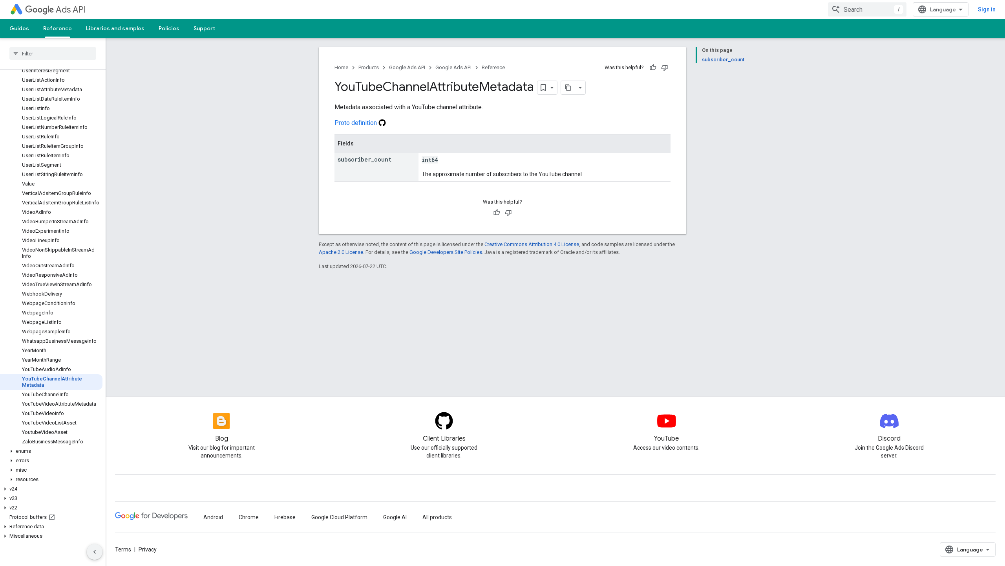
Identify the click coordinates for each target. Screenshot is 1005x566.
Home (341, 67)
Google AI (395, 517)
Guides (19, 28)
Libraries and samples (115, 28)
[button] (51, 451)
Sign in (987, 9)
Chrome (249, 517)
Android (213, 517)
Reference (57, 28)
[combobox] (867, 9)
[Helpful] (653, 68)
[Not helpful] (665, 68)
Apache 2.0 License (341, 252)
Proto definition (356, 123)
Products (368, 67)
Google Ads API (407, 67)
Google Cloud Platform (339, 517)
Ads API (71, 9)
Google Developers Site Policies (445, 252)
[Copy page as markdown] (568, 87)
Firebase (285, 517)
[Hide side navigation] (94, 552)
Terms (123, 549)
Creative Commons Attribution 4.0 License (531, 244)
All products (437, 517)
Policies (169, 28)
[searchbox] (52, 53)
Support (204, 28)
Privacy (148, 549)
